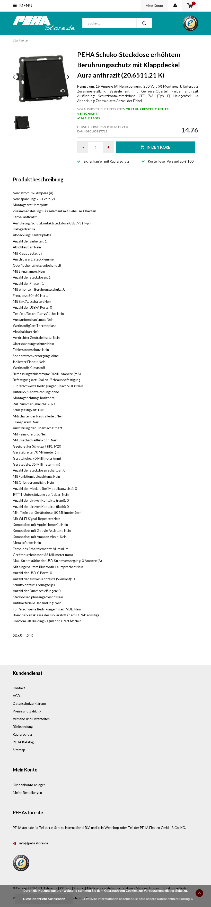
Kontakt (19, 688)
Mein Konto (154, 6)
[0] (190, 6)
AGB (16, 696)
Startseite (20, 40)
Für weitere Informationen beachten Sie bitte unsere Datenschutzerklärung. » (137, 899)
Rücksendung (23, 727)
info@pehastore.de (33, 843)
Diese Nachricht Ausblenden (44, 899)
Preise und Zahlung (27, 711)
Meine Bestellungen (27, 793)
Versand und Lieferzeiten (31, 719)
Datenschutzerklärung (29, 703)
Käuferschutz (22, 734)
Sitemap (19, 750)
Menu (25, 5)
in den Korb (159, 147)
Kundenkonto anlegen (29, 785)
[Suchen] (144, 23)
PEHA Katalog (23, 742)
